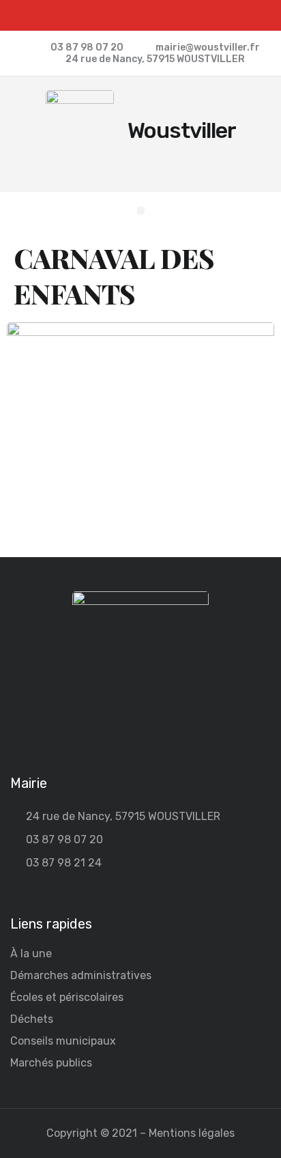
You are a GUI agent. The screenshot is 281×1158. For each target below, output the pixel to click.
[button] (141, 210)
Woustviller (182, 130)
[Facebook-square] (141, 15)
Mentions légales (192, 1133)
